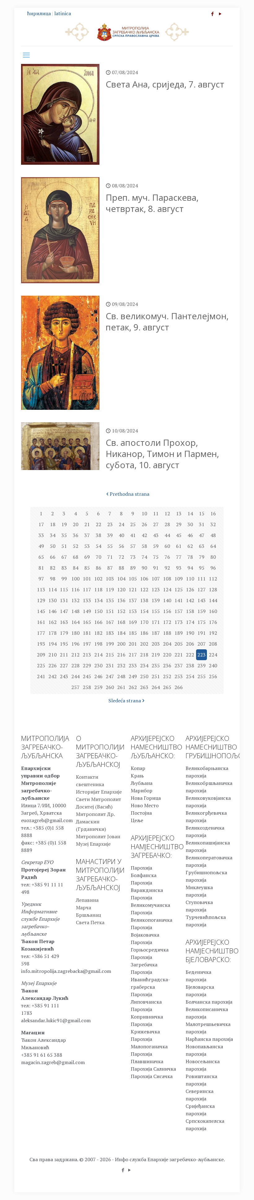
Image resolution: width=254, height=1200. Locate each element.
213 (87, 654)
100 (75, 578)
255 (201, 676)
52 (75, 546)
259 (98, 687)
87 (110, 567)
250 (144, 676)
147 (64, 611)
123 (155, 589)
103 (110, 578)
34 (52, 535)
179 (64, 632)
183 (110, 632)
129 (41, 600)
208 (213, 643)
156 (167, 611)
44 (167, 535)
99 (64, 578)
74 (144, 556)
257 (75, 687)
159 (201, 611)
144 (213, 600)
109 (178, 578)
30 (190, 524)
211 (64, 654)
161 (41, 622)
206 (190, 643)
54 (98, 546)
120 (121, 589)
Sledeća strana (124, 700)
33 (41, 535)
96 (213, 567)
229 (87, 665)
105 (133, 578)
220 (167, 654)
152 (121, 611)
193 (41, 643)
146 (52, 611)
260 (110, 687)
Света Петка (90, 922)
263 (144, 687)
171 (155, 622)
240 (213, 665)
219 (155, 654)
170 (144, 622)
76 (167, 556)
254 (190, 676)
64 (213, 546)
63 (201, 546)
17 (41, 524)
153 (133, 611)
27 (156, 524)
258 (87, 687)
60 (167, 546)
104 (121, 578)
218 (144, 654)
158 (190, 611)
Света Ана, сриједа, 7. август (165, 84)
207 (201, 643)
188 (167, 632)
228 (75, 665)
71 (110, 556)
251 (155, 676)
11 (156, 513)
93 (179, 567)
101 (87, 578)
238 (190, 665)
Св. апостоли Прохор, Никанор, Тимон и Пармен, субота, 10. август (162, 454)
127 (201, 589)
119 (110, 589)
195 (64, 643)
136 (121, 600)
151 (110, 611)
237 (178, 665)
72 (121, 556)
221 (178, 654)
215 (110, 654)
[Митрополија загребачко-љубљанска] (127, 31)
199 (110, 643)
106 (144, 578)
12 (167, 513)
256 (213, 676)
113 (41, 589)
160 (213, 611)
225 (41, 665)
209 (41, 654)
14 (190, 513)
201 (133, 643)
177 (41, 632)
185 (133, 632)
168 (121, 622)
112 (213, 578)
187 (155, 632)
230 (98, 665)
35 (64, 535)
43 (156, 535)
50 (52, 546)
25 (133, 524)
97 (41, 578)
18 (52, 524)
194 (52, 643)
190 (190, 632)
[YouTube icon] (220, 14)
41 (133, 535)
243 (64, 676)
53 (87, 546)
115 (64, 589)
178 (52, 632)
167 (110, 622)
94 (190, 567)
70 (98, 556)
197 (87, 643)
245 (87, 676)
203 (155, 643)
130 (52, 600)
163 (64, 622)
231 (110, 665)
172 (167, 622)
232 (121, 665)
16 (213, 513)
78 (190, 556)
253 (178, 676)
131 (64, 600)
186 (144, 632)
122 (144, 589)
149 (87, 611)
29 (179, 524)
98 (52, 578)
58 (144, 546)
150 (98, 611)
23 (110, 524)
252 (167, 676)
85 (87, 567)
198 (98, 643)
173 (178, 622)
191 (201, 632)
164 (75, 622)
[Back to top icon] (224, 1187)
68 (75, 556)
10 (144, 513)
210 (52, 654)
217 (133, 654)
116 (75, 589)
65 (41, 556)
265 (167, 687)
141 (178, 600)
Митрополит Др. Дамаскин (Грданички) (95, 821)
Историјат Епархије (99, 791)
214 (98, 654)
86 (98, 567)
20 (75, 524)
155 (155, 611)
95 (201, 567)
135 (110, 600)
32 (213, 524)
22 (98, 524)
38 (98, 535)
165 (87, 622)
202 (144, 643)
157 (178, 611)
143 (201, 600)
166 (98, 622)
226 (52, 665)
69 (87, 556)
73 (133, 556)
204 (167, 643)
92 (167, 567)
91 (156, 567)
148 (75, 611)
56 (121, 546)
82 (52, 567)
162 (52, 622)
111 (201, 578)
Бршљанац (88, 914)
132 (75, 600)
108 (167, 578)
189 (178, 632)
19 (64, 524)
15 (201, 513)
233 (133, 665)
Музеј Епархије (93, 843)
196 (75, 643)
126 (190, 589)
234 (144, 665)
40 (121, 535)
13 (179, 513)
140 (167, 600)
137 (133, 600)
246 (98, 676)
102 (98, 578)
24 (121, 524)
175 (201, 622)
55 (110, 546)
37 (87, 535)
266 (178, 687)
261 (121, 687)
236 (167, 665)
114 (52, 589)
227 (64, 665)
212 (75, 654)
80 (213, 556)
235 (155, 665)
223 (201, 654)
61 (179, 546)
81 (41, 567)
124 (167, 589)
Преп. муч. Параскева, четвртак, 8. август (152, 202)
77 (179, 556)
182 (98, 632)
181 (87, 632)
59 (156, 546)
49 (41, 546)
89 (133, 567)
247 (110, 676)
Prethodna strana (129, 493)
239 (201, 665)
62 (190, 546)
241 (41, 676)
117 (87, 589)
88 (121, 567)
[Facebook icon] (212, 14)
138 (144, 600)
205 (178, 643)
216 (121, 654)
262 (133, 687)
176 (213, 622)
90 (144, 567)
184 (121, 632)
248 (121, 676)
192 (213, 632)
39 (110, 535)
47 (201, 535)
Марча (83, 907)
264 (155, 687)
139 (155, 600)
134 (98, 600)
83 (64, 567)
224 (213, 654)
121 (133, 589)
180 (75, 632)
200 (121, 643)
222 (190, 654)
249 (133, 676)
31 (201, 524)
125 (178, 589)
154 (144, 611)
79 (201, 556)
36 (75, 535)
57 (133, 546)
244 (75, 676)
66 (52, 556)
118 (98, 589)
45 (179, 535)
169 (133, 622)
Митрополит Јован (98, 836)
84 (75, 567)
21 (87, 524)
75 (156, 556)
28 (167, 524)
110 (190, 578)
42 (144, 535)
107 (155, 578)
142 (190, 600)
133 (87, 600)
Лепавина (87, 900)
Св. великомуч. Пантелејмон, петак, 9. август (167, 321)
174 (190, 622)
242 (52, 676)
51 (64, 546)
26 (144, 524)
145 (41, 611)
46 (190, 535)
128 (213, 589)
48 (213, 535)
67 (64, 556)
